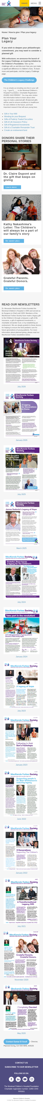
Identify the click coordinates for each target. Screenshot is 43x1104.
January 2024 (21, 657)
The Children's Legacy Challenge (19, 80)
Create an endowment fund (15, 130)
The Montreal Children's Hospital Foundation (12, 3)
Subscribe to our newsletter (21, 1067)
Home (4, 32)
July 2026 (21, 387)
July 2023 (21, 711)
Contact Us (21, 1063)
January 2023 (21, 765)
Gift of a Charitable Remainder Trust (19, 127)
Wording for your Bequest (15, 116)
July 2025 (21, 494)
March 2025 (21, 548)
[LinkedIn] (18, 1079)
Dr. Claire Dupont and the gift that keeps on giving (20, 177)
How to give (14, 32)
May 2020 (21, 1033)
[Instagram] (31, 1079)
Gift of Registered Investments (17, 125)
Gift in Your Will (10, 114)
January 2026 (21, 440)
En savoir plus (13, 241)
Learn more (11, 187)
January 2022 (21, 873)
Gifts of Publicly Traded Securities (18, 119)
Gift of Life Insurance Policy (15, 122)
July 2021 (21, 926)
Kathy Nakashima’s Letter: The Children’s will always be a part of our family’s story (21, 229)
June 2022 (21, 819)
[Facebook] (11, 1079)
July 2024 (21, 602)
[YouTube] (24, 1079)
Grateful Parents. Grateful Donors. (16, 279)
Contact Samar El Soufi (16, 1042)
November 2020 (21, 980)
